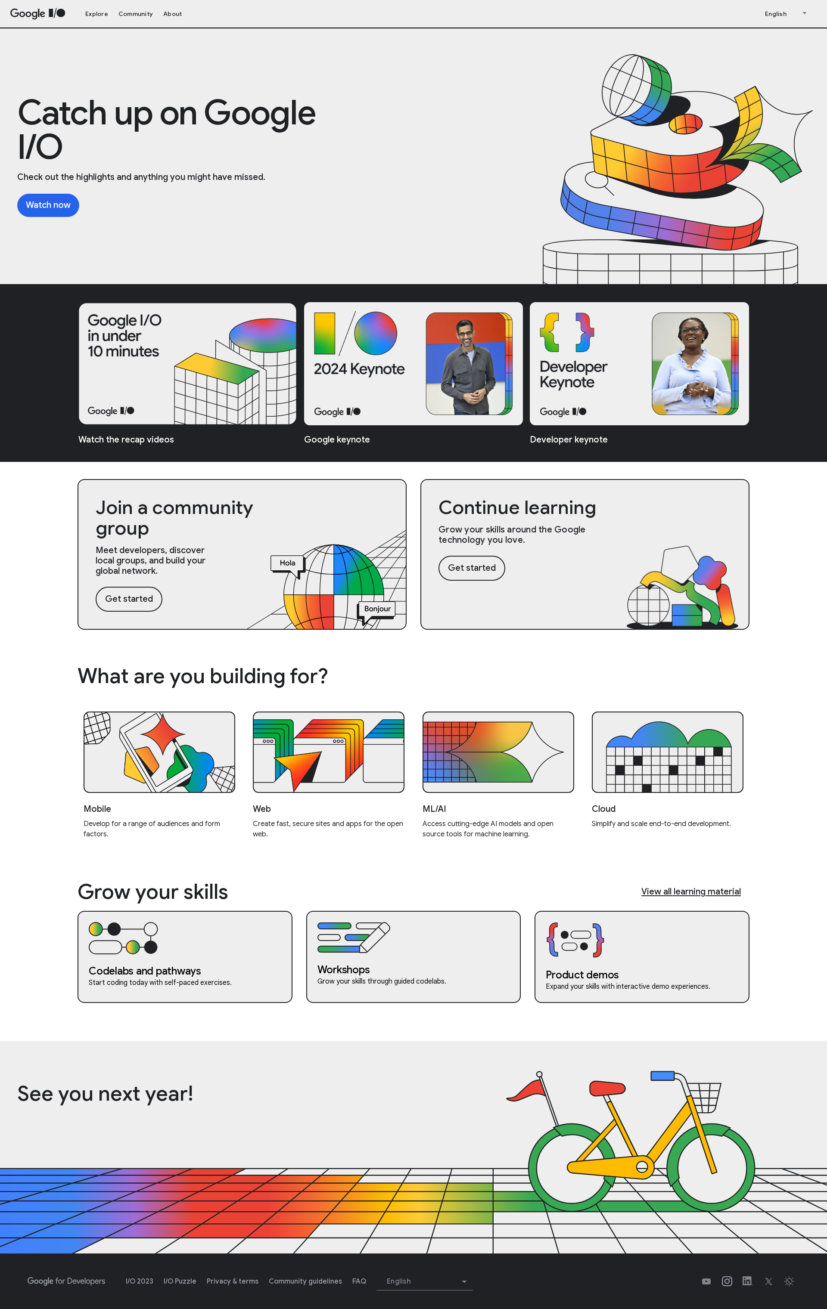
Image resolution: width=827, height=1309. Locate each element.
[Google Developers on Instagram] (727, 1281)
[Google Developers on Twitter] (768, 1281)
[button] (789, 1281)
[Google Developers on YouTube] (706, 1281)
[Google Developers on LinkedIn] (747, 1281)
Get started (129, 599)
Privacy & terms (232, 1281)
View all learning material (691, 891)
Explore (96, 14)
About (172, 14)
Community (135, 14)
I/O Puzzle (180, 1281)
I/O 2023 (139, 1281)
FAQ (359, 1281)
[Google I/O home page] (37, 14)
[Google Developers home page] (66, 1281)
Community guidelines (305, 1281)
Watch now (48, 205)
